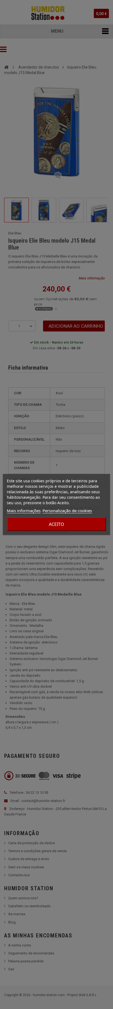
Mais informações (24, 510)
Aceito (56, 524)
